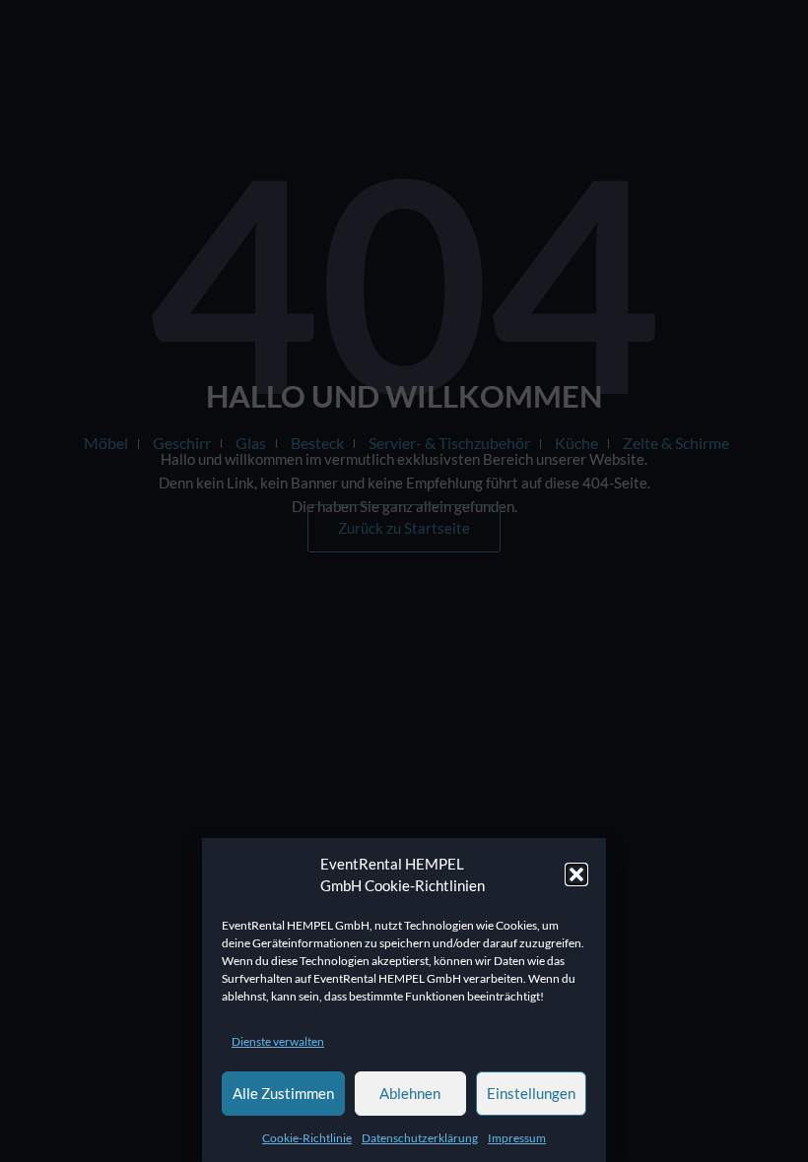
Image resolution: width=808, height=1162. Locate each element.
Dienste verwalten (278, 1041)
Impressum (517, 1137)
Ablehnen (409, 1093)
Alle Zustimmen (283, 1093)
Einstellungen (531, 1093)
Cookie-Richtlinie (307, 1137)
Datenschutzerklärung (420, 1137)
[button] (576, 874)
